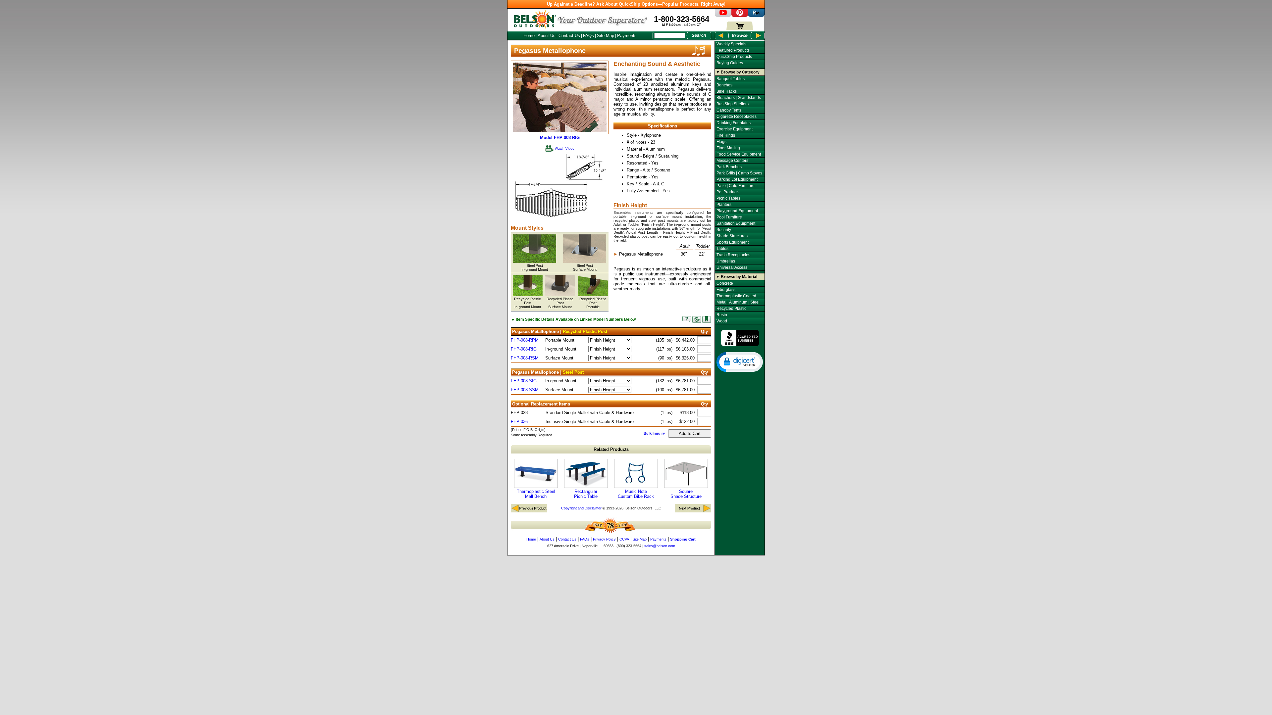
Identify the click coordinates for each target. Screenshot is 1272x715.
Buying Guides (729, 63)
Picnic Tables (728, 198)
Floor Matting (728, 148)
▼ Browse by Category (738, 72)
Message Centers (732, 160)
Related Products (611, 449)
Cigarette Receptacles (736, 116)
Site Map (605, 35)
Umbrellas (725, 261)
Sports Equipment (732, 242)
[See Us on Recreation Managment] (756, 15)
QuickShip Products (734, 56)
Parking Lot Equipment (737, 179)
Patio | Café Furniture (735, 185)
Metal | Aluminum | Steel (738, 302)
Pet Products (727, 192)
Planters (723, 204)
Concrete (724, 283)
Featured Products (733, 50)
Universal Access (731, 267)
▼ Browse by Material (736, 276)
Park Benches (729, 167)
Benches (724, 85)
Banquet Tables (730, 78)
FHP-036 (519, 421)
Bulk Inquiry (654, 433)
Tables (722, 248)
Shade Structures (732, 236)
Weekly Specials (731, 44)
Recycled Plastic (731, 308)
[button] (739, 361)
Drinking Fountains (733, 122)
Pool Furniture (729, 217)
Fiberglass (725, 289)
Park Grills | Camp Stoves (739, 173)
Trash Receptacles (733, 255)
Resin (721, 314)
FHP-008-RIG (524, 349)
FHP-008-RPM (525, 340)
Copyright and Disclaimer (581, 508)
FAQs (588, 35)
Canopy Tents (728, 110)
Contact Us (569, 35)
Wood (721, 321)
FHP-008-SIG (524, 380)
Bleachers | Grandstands (738, 97)
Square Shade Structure (686, 494)
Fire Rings (725, 135)
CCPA (624, 539)
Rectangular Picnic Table (586, 494)
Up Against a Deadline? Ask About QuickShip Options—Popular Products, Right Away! (636, 4)
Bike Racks (726, 91)
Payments (627, 35)
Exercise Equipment (734, 129)
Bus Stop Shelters (732, 104)
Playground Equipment (737, 211)
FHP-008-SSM (525, 389)
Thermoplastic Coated (736, 296)
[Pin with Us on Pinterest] (739, 15)
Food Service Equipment (738, 154)
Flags (721, 141)
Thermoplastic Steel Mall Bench (536, 494)
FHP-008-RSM (525, 358)
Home (529, 35)
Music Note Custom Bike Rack (636, 494)
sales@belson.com (659, 546)
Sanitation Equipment (735, 223)
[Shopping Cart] (739, 28)
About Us (547, 35)
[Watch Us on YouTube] (723, 15)
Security (723, 229)
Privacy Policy (604, 539)
